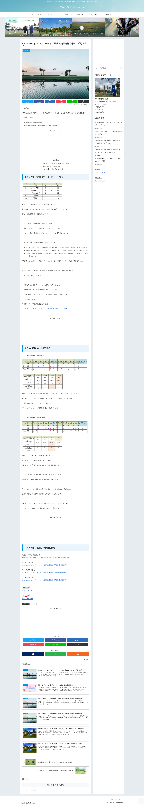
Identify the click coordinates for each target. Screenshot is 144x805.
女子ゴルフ (26, 603)
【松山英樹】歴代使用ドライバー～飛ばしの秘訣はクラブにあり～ (108, 142)
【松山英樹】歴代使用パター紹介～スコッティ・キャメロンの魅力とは (108, 151)
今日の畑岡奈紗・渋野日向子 (51, 166)
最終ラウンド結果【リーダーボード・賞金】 (56, 163)
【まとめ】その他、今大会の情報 (53, 169)
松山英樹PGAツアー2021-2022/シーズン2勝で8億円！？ (108, 124)
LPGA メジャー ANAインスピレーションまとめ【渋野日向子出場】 (45, 309)
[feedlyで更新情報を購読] (55, 654)
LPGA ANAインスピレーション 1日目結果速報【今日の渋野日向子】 (45, 565)
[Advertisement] (55, 143)
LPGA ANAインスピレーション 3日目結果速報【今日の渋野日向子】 (45, 580)
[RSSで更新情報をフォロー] (78, 654)
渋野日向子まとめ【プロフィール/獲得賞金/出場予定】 (108, 133)
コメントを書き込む (55, 785)
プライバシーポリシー (117, 800)
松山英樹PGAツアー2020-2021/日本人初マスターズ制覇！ (108, 160)
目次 (53, 160)
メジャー (34, 603)
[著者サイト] (33, 654)
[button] (83, 101)
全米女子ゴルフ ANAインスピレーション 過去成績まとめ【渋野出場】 (46, 558)
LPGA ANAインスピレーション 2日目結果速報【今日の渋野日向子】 (45, 572)
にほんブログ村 (27, 590)
